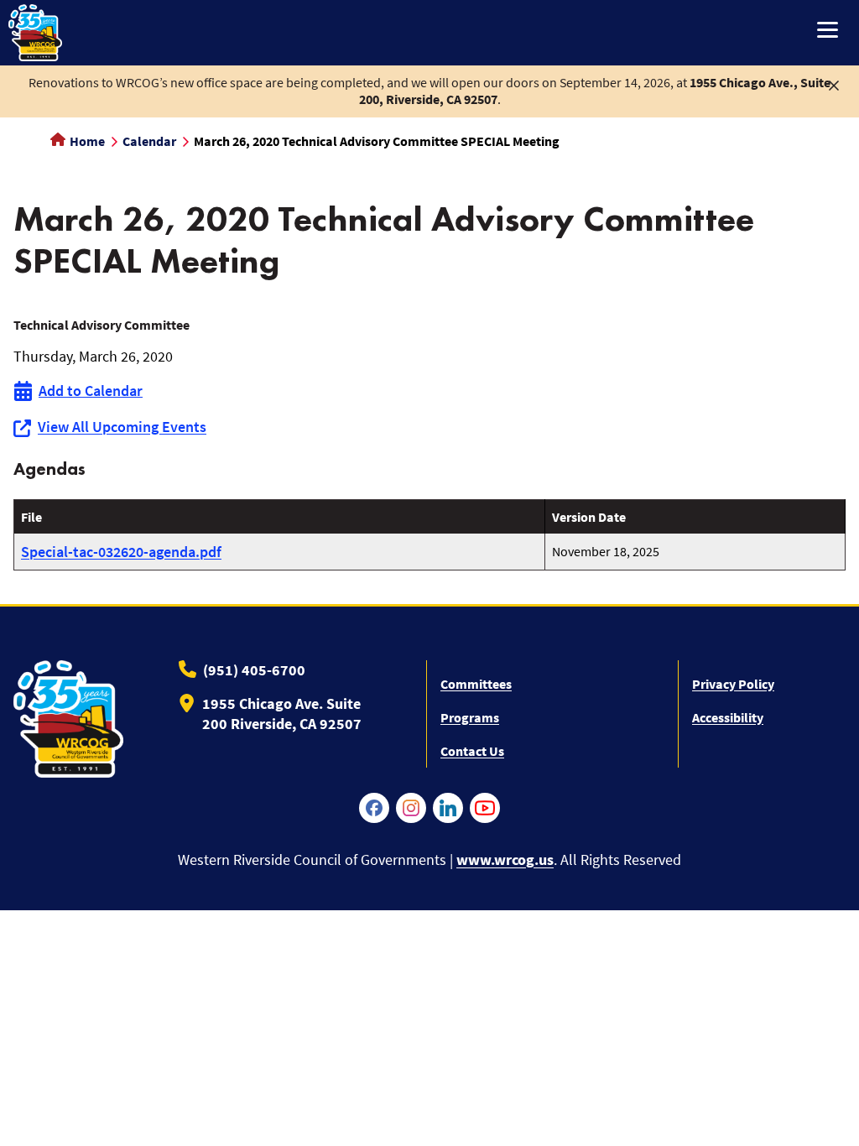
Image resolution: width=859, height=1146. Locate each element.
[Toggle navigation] (827, 31)
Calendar (149, 141)
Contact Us (472, 750)
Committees (476, 683)
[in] (448, 808)
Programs (469, 717)
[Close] (833, 84)
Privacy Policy (733, 683)
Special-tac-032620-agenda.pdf (121, 551)
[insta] (411, 808)
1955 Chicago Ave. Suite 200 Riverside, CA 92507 (282, 713)
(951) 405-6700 (254, 670)
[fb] (374, 808)
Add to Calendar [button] (91, 390)
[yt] (485, 808)
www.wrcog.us (505, 859)
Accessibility (727, 717)
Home (86, 141)
